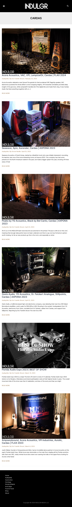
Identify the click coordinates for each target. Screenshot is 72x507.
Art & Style (8, 486)
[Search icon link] (68, 6)
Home (7, 475)
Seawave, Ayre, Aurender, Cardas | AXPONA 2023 (28, 148)
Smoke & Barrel (10, 484)
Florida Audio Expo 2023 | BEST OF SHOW (24, 369)
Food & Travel (9, 489)
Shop (7, 491)
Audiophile (5, 79)
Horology (8, 482)
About (7, 493)
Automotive (8, 480)
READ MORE (6, 93)
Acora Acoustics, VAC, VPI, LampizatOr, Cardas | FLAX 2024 (34, 75)
